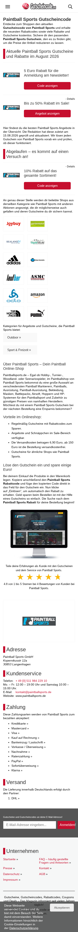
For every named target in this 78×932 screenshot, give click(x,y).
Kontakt (44, 868)
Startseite (9, 859)
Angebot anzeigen (47, 113)
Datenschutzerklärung (23, 928)
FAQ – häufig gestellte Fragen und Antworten (53, 860)
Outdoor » (14, 337)
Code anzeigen (47, 85)
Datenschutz (11, 874)
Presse (7, 868)
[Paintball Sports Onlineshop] (39, 534)
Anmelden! (67, 825)
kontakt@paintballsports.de (33, 692)
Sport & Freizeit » (19, 350)
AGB (42, 874)
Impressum (10, 879)
